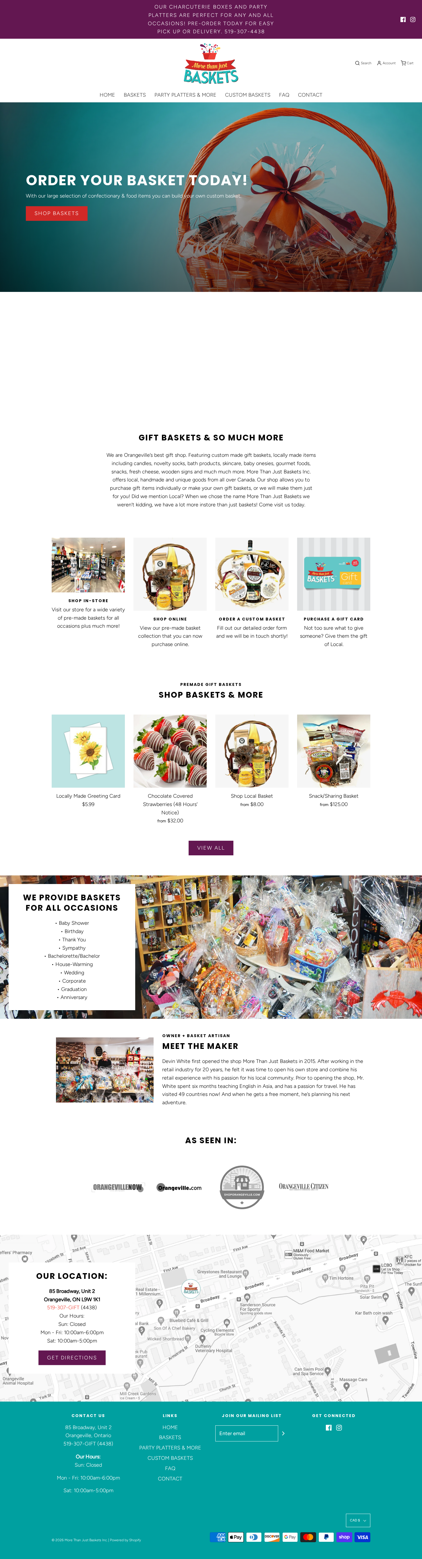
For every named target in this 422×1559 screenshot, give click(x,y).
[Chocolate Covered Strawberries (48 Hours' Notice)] (170, 751)
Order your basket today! (137, 180)
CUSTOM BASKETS (247, 95)
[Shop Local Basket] (252, 751)
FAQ (284, 95)
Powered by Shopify (125, 1540)
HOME (107, 95)
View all (211, 848)
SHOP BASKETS (56, 213)
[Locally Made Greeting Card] (88, 751)
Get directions (72, 1358)
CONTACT (310, 95)
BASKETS (135, 95)
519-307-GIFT (63, 1307)
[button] (358, 1520)
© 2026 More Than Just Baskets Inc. (79, 1540)
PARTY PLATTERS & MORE (185, 95)
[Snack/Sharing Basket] (333, 751)
